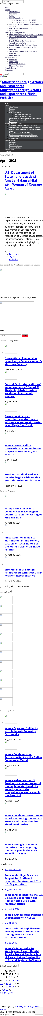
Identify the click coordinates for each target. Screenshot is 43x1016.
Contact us (9, 70)
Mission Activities (16, 66)
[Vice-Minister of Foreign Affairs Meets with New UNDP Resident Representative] (6, 622)
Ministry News (15, 55)
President (13, 14)
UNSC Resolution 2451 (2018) (25, 20)
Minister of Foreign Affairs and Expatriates (26, 35)
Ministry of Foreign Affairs (15, 33)
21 (4, 986)
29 (7, 989)
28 (4, 989)
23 (10, 986)
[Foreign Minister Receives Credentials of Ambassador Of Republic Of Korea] (6, 640)
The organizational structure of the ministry (23, 136)
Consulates (13, 62)
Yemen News (14, 30)
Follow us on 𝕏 (7, 998)
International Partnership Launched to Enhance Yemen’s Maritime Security (23, 361)
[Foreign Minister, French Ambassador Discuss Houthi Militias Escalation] (6, 650)
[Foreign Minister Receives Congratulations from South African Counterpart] (6, 687)
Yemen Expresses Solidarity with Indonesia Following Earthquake (21, 731)
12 (18, 980)
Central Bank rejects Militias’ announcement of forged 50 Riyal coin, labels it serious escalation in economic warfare (23, 390)
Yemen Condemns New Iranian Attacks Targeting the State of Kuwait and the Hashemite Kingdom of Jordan (24, 820)
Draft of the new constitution (20, 28)
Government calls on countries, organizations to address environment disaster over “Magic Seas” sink (23, 421)
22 (7, 986)
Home (7, 8)
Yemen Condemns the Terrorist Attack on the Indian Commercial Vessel (23, 757)
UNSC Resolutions (16, 18)
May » (10, 992)
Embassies (13, 60)
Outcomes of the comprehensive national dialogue (25, 118)
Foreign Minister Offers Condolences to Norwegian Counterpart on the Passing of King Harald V (23, 513)
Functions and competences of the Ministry (23, 135)
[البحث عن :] (1, 74)
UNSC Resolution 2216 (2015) (25, 22)
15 (7, 983)
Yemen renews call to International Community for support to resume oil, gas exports (23, 450)
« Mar (3, 992)
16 (10, 983)
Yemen (7, 10)
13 (1, 983)
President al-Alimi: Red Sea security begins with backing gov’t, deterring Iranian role (22, 477)
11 (15, 980)
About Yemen (14, 12)
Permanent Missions (17, 64)
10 (12, 980)
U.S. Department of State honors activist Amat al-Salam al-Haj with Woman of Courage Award (23, 180)
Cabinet (12, 16)
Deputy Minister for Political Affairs (23, 45)
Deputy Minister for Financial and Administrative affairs (22, 42)
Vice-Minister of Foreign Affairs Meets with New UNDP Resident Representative (23, 572)
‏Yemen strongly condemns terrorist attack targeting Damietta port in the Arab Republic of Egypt (21, 849)
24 (12, 986)
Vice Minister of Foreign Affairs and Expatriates (24, 127)
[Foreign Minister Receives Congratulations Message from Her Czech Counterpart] (6, 696)
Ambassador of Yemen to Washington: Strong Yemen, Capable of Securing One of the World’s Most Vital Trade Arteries (22, 543)
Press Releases (10, 68)
